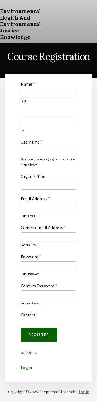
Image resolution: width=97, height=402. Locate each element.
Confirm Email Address (43, 227)
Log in (26, 368)
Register (38, 335)
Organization (33, 176)
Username (31, 142)
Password (31, 256)
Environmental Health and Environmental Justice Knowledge (20, 24)
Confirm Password (39, 286)
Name (28, 84)
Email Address (35, 198)
